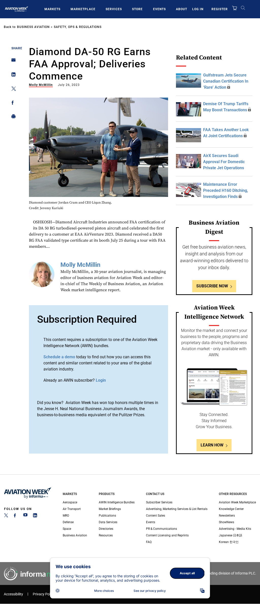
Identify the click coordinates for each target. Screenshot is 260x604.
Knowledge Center (231, 509)
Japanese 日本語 (230, 535)
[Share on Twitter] (12, 89)
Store (137, 9)
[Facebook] (16, 516)
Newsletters (227, 515)
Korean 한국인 (229, 542)
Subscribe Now (212, 286)
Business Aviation (33, 27)
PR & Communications (161, 529)
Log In (197, 9)
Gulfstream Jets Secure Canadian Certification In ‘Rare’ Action (225, 81)
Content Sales (155, 515)
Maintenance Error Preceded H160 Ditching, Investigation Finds (225, 190)
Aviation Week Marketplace (237, 502)
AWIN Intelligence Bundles (117, 502)
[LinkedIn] (35, 516)
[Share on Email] (12, 61)
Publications (107, 515)
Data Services (108, 522)
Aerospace (70, 502)
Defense (68, 522)
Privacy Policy (44, 594)
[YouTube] (25, 516)
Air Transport (72, 509)
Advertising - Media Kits (235, 529)
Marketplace (83, 9)
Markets (52, 9)
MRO (66, 515)
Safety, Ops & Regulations (78, 27)
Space (67, 529)
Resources (106, 535)
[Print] (12, 117)
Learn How (212, 445)
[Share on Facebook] (12, 103)
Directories (106, 529)
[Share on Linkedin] (12, 75)
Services (114, 9)
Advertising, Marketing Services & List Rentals (176, 509)
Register (220, 9)
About (181, 9)
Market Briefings (110, 509)
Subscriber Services (159, 502)
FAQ (149, 542)
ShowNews (226, 522)
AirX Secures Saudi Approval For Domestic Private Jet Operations (224, 161)
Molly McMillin (41, 85)
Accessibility (13, 594)
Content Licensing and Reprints (167, 535)
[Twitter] (6, 516)
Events (159, 9)
